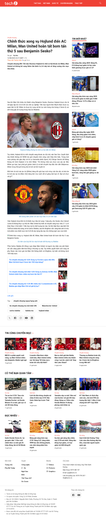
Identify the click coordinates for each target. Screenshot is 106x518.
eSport (74, 60)
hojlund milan (44, 311)
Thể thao (37, 3)
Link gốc (10, 296)
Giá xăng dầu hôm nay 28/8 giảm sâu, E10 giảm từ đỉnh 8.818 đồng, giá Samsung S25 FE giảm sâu (85, 206)
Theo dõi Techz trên (14, 60)
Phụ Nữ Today (10, 468)
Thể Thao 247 (26, 478)
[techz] (11, 3)
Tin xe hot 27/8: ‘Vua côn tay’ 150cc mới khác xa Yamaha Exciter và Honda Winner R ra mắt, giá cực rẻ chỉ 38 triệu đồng (15, 400)
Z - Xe (23, 468)
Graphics (52, 471)
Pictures (52, 468)
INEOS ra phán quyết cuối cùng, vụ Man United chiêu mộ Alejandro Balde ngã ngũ (16, 357)
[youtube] (26, 318)
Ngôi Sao (24, 471)
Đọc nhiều (11, 415)
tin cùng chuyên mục (18, 333)
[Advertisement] (38, 86)
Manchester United (49, 306)
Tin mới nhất (79, 39)
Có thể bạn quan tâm (18, 373)
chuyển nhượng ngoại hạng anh (25, 301)
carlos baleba (15, 311)
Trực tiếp (78, 3)
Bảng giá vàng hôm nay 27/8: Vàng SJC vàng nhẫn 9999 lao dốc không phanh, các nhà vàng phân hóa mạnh (40, 442)
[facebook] (15, 318)
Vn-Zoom (24, 481)
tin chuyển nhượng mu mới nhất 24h (23, 306)
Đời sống (74, 165)
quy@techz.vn (72, 473)
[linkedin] (32, 318)
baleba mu (29, 311)
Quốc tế (55, 3)
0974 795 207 (80, 476)
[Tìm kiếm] (99, 3)
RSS (23, 475)
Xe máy (7, 393)
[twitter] (9, 318)
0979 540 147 (75, 470)
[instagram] (21, 318)
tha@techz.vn (67, 478)
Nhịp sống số (76, 94)
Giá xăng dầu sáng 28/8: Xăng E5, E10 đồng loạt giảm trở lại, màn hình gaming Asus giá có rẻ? (84, 65)
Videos (51, 465)
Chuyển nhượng (66, 3)
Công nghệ (25, 465)
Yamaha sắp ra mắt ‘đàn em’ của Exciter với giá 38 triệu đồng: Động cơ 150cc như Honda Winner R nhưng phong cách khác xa (65, 400)
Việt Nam (46, 3)
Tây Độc (15, 55)
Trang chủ (8, 465)
